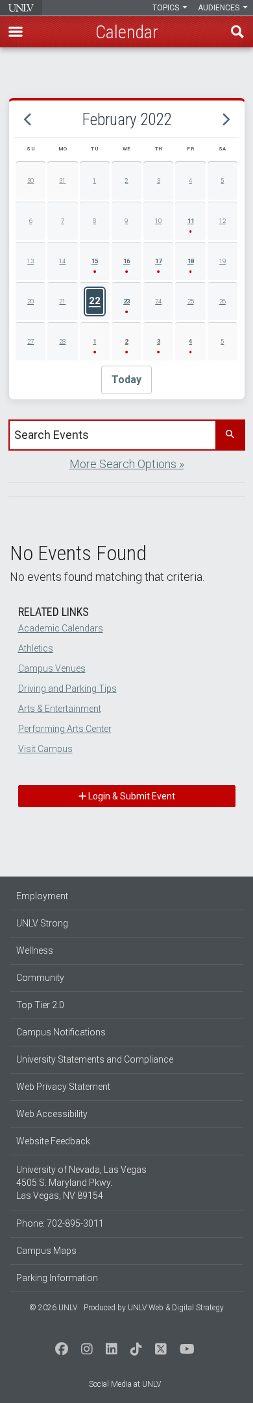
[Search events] (229, 435)
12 (222, 220)
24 (158, 301)
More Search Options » (126, 464)
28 (62, 341)
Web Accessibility (52, 1114)
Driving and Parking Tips (67, 688)
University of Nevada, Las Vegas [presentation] (21, 8)
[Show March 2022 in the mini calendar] (225, 119)
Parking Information (57, 1278)
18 (190, 261)
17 (158, 261)
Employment (42, 896)
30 (30, 180)
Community (40, 978)
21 (62, 301)
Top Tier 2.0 (40, 1005)
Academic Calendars (60, 628)
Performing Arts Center (65, 729)
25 (190, 301)
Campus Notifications (61, 1032)
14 (62, 261)
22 (95, 301)
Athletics (35, 648)
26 (222, 301)
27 (30, 341)
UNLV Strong (42, 923)
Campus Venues (52, 668)
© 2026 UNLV (53, 1307)
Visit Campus (45, 749)
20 (30, 301)
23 (126, 301)
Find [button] (237, 31)
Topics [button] (166, 7)
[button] (15, 31)
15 (94, 261)
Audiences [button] (219, 7)
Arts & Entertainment (59, 708)
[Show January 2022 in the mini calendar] (28, 119)
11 (190, 220)
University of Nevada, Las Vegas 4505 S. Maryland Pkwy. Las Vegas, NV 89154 (81, 1182)
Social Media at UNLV (125, 1384)
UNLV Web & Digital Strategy (176, 1307)
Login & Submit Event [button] (130, 796)
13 (30, 261)
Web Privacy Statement (63, 1086)
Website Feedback (53, 1141)
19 (222, 261)
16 (126, 261)
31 (62, 180)
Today (126, 379)
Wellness (34, 950)
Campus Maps (46, 1250)
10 (158, 220)
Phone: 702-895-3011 (60, 1223)
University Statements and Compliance (94, 1059)
